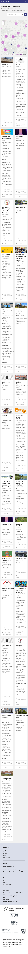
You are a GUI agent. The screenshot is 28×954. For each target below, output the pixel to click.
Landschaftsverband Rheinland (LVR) (12, 868)
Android (5, 882)
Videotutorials (6, 857)
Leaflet (13, 54)
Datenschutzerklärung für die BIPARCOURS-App (13, 896)
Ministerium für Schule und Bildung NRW (13, 872)
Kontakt (5, 854)
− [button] (3, 24)
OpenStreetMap (19, 54)
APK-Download (7, 884)
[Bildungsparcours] (5, 1)
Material (5, 855)
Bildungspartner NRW (8, 866)
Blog (4, 850)
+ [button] (3, 22)
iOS (4, 880)
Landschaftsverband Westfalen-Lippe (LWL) (13, 870)
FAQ (4, 852)
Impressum (6, 899)
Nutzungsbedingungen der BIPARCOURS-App (13, 893)
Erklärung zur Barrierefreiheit (10, 901)
